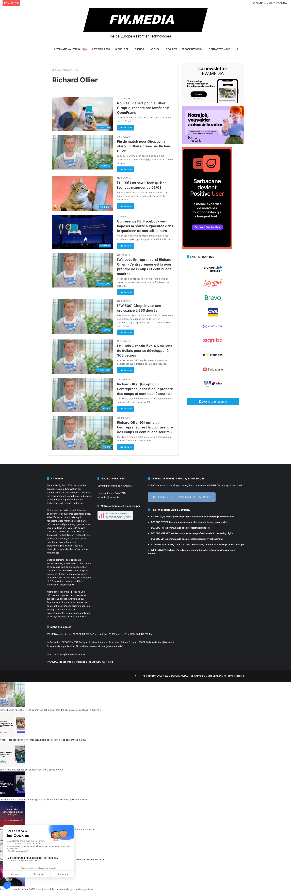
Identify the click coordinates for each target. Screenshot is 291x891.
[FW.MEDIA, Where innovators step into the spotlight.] (145, 25)
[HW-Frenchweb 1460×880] (213, 143)
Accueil (58, 70)
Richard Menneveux (86, 646)
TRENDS (139, 49)
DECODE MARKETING (162, 533)
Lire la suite (126, 127)
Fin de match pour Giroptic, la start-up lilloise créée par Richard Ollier (144, 146)
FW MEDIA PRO (101, 49)
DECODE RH (157, 527)
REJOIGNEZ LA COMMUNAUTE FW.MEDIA (182, 497)
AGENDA (154, 49)
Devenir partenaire (213, 401)
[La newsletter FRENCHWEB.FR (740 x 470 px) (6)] (213, 101)
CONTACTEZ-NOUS (219, 49)
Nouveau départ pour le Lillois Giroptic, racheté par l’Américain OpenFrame (143, 108)
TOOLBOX (171, 49)
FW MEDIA (156, 516)
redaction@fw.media (108, 497)
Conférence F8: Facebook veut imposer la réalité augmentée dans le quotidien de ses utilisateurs (145, 226)
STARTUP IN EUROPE (162, 544)
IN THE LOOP (121, 49)
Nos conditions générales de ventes (66, 654)
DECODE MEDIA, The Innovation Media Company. (197, 675)
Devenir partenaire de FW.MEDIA (115, 485)
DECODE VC (157, 539)
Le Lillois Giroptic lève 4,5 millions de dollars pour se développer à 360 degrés (144, 350)
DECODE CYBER (159, 522)
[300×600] (207, 247)
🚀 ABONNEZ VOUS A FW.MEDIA (269, 3)
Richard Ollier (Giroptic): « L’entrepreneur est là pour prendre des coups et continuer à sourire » (145, 389)
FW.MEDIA (67, 485)
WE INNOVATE (158, 550)
